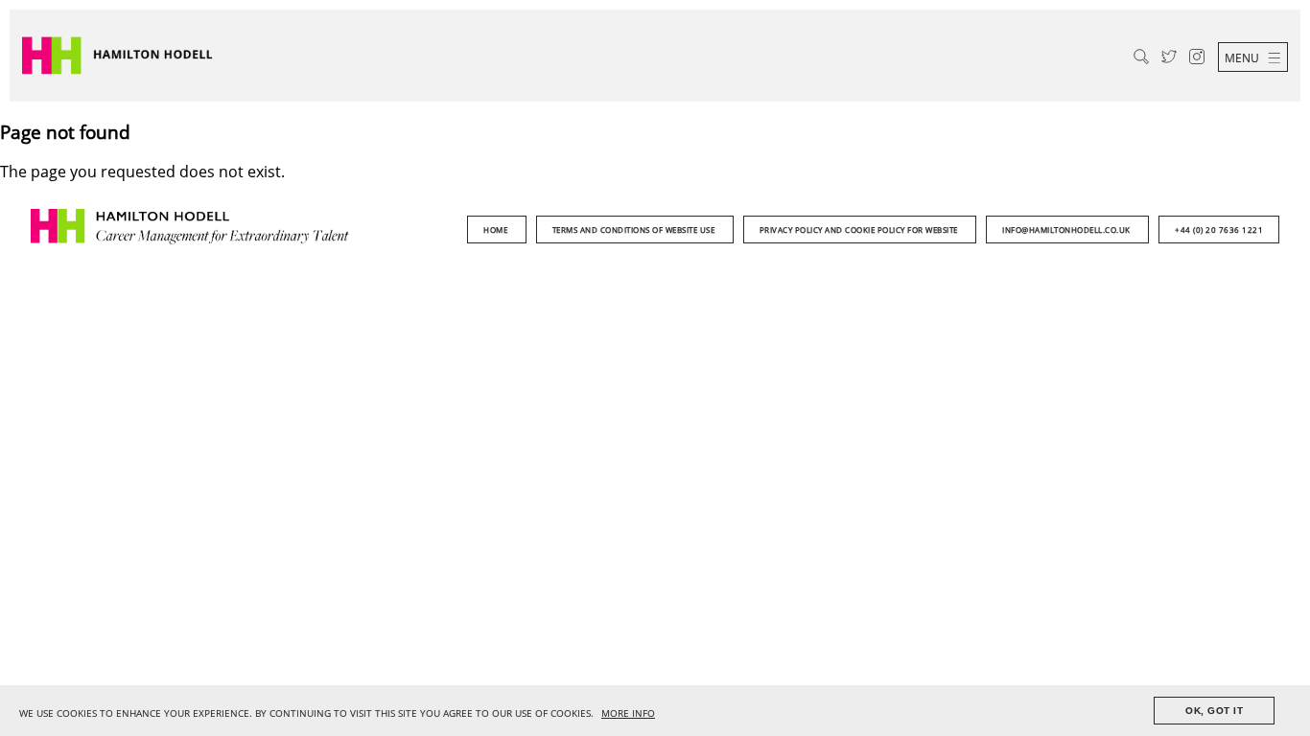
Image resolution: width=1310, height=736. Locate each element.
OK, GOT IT (1214, 710)
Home (496, 229)
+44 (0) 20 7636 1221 (1219, 229)
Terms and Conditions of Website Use (634, 229)
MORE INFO (628, 713)
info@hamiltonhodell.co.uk (1067, 229)
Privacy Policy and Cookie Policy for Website (860, 229)
